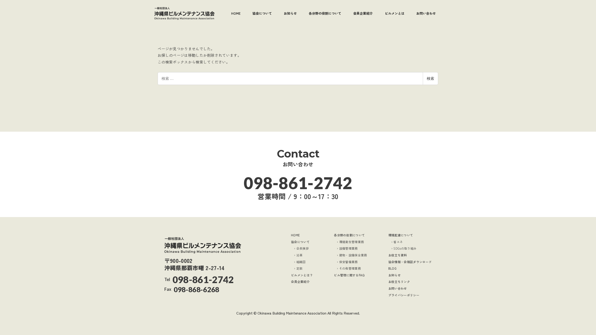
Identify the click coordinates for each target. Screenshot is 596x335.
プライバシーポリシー (403, 295)
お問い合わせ (397, 288)
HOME (295, 235)
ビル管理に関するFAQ (349, 275)
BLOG (392, 268)
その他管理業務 (350, 268)
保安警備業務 (348, 262)
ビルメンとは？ (302, 275)
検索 (430, 78)
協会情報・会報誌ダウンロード (410, 262)
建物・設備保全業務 (353, 255)
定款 (299, 268)
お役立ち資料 (397, 255)
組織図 (301, 262)
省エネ (398, 242)
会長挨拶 (302, 248)
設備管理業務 (348, 248)
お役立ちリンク (399, 281)
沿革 (299, 255)
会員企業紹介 (300, 281)
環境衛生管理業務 (351, 242)
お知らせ (394, 275)
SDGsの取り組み (405, 248)
